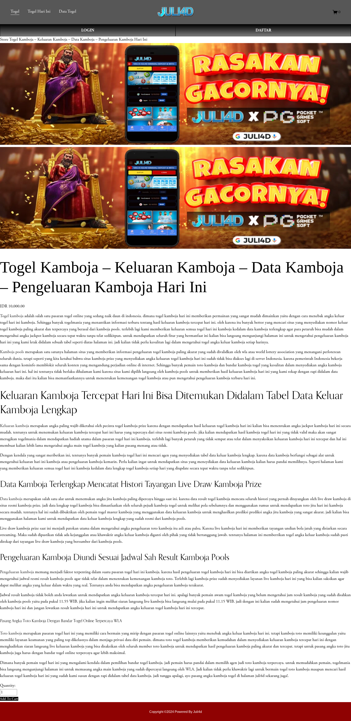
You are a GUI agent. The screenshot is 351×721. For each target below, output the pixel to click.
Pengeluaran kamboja (17, 572)
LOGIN (87, 30)
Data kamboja (11, 499)
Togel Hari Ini (39, 11)
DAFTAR (263, 30)
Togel (15, 11)
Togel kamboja (11, 316)
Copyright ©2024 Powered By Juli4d (175, 711)
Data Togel (67, 11)
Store (4, 39)
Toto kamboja (11, 633)
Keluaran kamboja (14, 425)
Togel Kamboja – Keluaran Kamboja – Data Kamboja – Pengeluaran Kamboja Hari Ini (78, 39)
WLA (189, 669)
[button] (9, 699)
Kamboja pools (12, 352)
